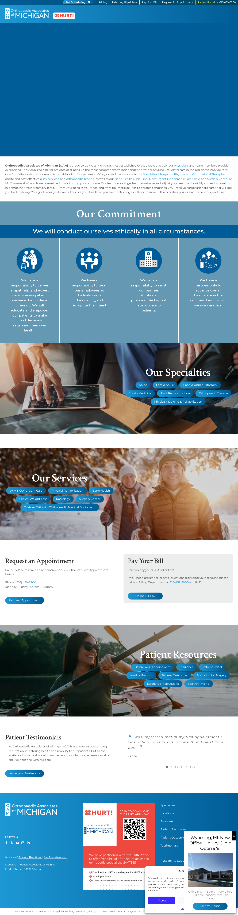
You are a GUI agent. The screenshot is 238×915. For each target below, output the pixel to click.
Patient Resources (173, 829)
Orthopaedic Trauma (213, 393)
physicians (181, 165)
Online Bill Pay (145, 596)
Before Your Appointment (153, 667)
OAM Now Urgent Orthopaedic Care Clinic (171, 179)
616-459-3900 (179, 582)
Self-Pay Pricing (198, 683)
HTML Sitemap (14, 869)
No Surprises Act (55, 857)
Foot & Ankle (165, 385)
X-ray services (49, 179)
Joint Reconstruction (175, 393)
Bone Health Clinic (127, 179)
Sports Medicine (140, 393)
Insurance (187, 667)
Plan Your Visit (210, 906)
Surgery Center (89, 499)
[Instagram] (22, 842)
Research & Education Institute (182, 860)
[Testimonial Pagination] (167, 767)
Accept (162, 900)
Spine (143, 385)
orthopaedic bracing (80, 179)
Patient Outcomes (175, 675)
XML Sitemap (34, 869)
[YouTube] (17, 842)
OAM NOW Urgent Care (26, 490)
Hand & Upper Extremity (200, 385)
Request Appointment (25, 600)
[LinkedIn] (28, 842)
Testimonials (169, 845)
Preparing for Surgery (212, 675)
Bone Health (101, 490)
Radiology (63, 499)
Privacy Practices (30, 857)
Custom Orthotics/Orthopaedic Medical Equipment (60, 507)
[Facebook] (6, 842)
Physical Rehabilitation (67, 490)
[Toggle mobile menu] (231, 10)
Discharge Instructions (163, 683)
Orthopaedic (146, 165)
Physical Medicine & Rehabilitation (178, 401)
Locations (167, 813)
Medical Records (141, 675)
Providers (167, 821)
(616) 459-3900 (26, 582)
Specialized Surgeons (158, 174)
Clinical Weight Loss (33, 499)
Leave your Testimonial (25, 773)
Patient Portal (212, 667)
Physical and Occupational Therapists (200, 174)
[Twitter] (12, 842)
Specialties (167, 805)
